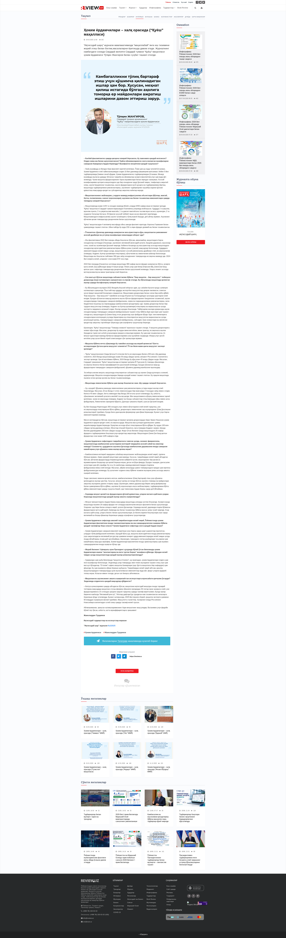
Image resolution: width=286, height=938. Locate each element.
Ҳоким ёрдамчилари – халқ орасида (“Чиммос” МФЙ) (95, 732)
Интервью (139, 17)
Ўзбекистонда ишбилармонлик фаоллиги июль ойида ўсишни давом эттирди (95, 858)
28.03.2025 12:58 (91, 40)
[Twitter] (203, 2)
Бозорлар (130, 17)
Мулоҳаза (148, 17)
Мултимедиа (151, 902)
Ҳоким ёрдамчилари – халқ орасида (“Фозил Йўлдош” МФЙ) (158, 769)
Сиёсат (129, 902)
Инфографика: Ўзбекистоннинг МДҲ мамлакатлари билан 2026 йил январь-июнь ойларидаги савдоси (190, 163)
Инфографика (155, 8)
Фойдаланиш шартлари (171, 900)
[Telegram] (200, 2)
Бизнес (157, 17)
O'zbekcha (176, 2)
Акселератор (178, 17)
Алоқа (168, 905)
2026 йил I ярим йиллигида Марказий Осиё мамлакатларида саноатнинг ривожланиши (127, 817)
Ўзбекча (168, 2)
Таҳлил (122, 8)
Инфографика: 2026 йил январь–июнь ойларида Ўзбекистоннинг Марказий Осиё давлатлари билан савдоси (190, 127)
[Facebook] (197, 2)
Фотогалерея (151, 906)
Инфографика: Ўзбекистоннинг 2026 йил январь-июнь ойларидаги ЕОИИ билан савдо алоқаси (189, 90)
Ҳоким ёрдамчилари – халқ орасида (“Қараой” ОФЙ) (158, 732)
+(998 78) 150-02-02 (90, 911)
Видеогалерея (152, 909)
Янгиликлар (131, 896)
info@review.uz (88, 918)
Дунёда (187, 17)
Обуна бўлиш (190, 242)
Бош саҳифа (111, 8)
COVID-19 (117, 912)
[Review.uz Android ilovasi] (195, 888)
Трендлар (121, 17)
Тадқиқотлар (168, 8)
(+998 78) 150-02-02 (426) (99, 914)
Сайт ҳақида (171, 889)
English (190, 2)
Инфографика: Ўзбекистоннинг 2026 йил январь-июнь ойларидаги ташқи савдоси (189, 55)
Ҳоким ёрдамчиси (93, 632)
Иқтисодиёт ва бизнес (135, 899)
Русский (184, 2)
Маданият (150, 889)
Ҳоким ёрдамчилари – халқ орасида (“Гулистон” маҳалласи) (95, 769)
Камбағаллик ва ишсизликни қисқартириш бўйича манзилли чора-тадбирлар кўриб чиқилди (158, 817)
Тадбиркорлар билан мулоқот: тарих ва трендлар (92, 816)
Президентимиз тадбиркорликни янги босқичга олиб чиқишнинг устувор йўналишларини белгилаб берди (189, 860)
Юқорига (143, 934)
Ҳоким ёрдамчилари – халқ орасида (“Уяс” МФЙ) (127, 732)
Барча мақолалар (198, 17)
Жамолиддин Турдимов (115, 632)
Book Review (182, 8)
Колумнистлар (166, 17)
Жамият (130, 909)
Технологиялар (152, 886)
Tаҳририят (170, 896)
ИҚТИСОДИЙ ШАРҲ (188, 234)
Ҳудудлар (143, 8)
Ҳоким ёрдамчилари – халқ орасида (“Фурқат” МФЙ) (127, 768)
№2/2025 (111, 626)
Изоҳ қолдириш (127, 671)
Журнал (132, 8)
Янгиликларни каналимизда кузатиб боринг (130, 641)
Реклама (169, 892)
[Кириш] (202, 8)
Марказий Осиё (133, 906)
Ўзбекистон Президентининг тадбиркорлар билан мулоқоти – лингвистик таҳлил (156, 860)
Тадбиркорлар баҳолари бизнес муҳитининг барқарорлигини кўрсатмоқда (189, 817)
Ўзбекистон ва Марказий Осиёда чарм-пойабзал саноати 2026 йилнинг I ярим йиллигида (126, 858)
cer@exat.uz (87, 922)
